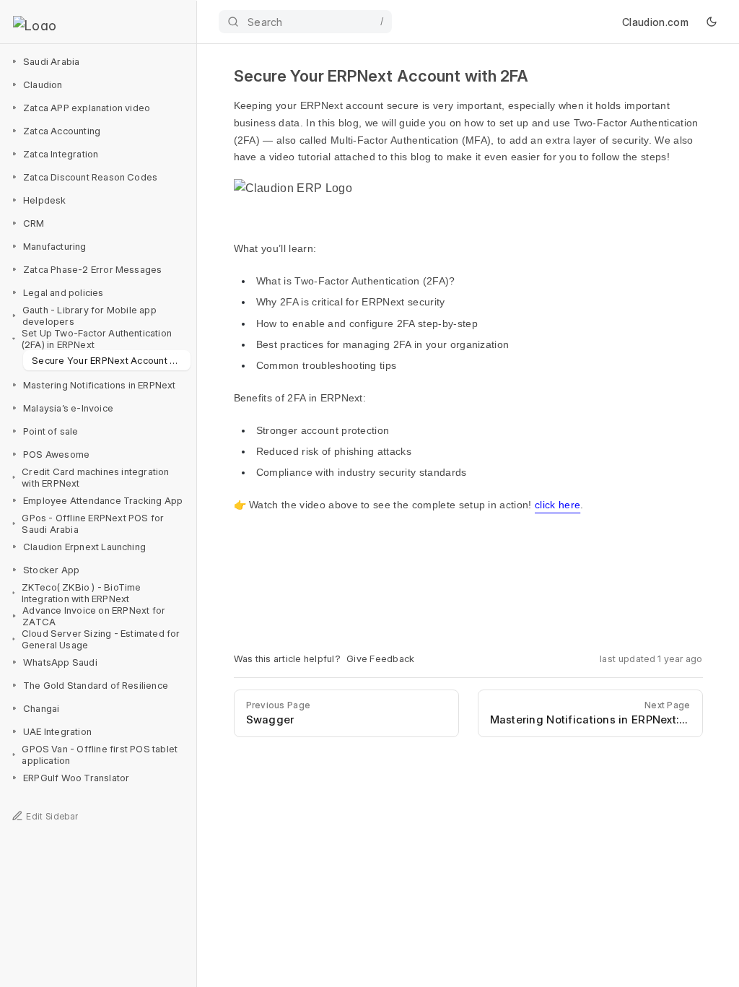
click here (557, 504)
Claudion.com (655, 22)
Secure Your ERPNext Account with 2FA (111, 360)
